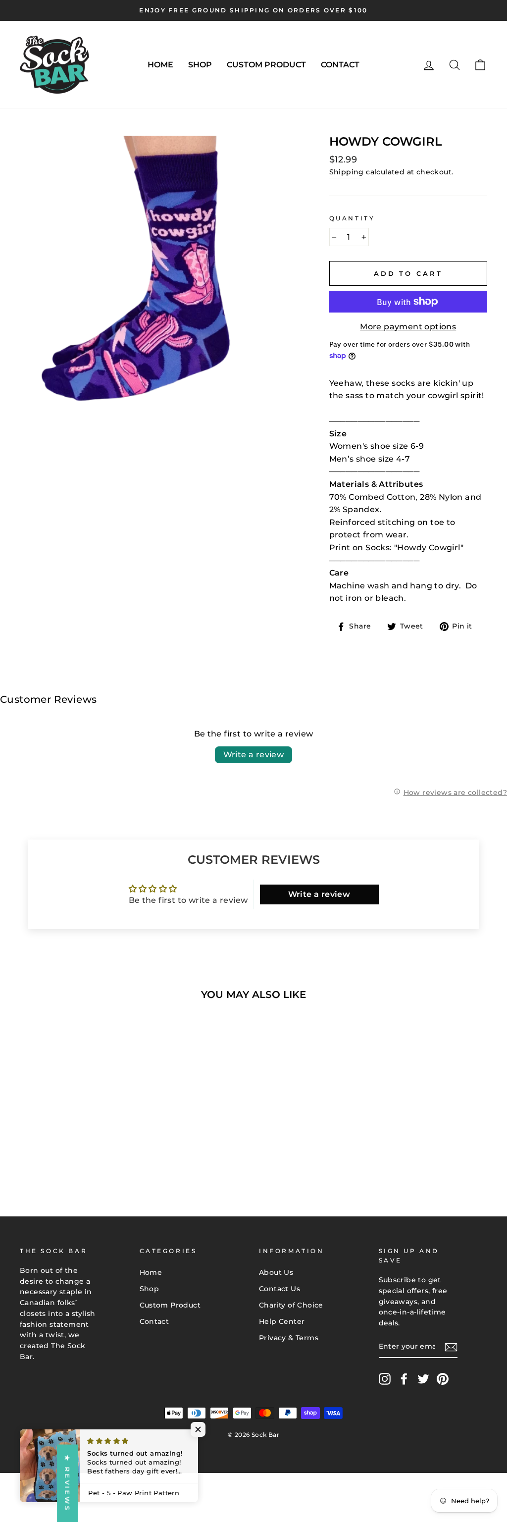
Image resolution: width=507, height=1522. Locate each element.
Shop (200, 64)
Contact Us (279, 1289)
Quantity (352, 218)
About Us (276, 1272)
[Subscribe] (451, 1347)
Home (160, 64)
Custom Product (266, 64)
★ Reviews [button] (67, 1483)
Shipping (346, 172)
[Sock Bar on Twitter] (423, 1379)
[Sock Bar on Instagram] (385, 1379)
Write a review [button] (319, 894)
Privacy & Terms (288, 1338)
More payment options (408, 326)
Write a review (253, 754)
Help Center (281, 1321)
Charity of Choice (291, 1305)
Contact (340, 64)
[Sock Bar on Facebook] (404, 1379)
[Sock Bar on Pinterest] (443, 1379)
